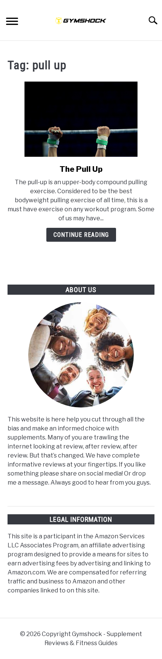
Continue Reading (81, 234)
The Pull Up (81, 169)
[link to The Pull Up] (81, 119)
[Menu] (12, 22)
